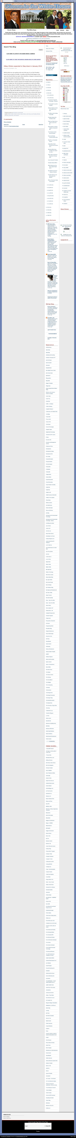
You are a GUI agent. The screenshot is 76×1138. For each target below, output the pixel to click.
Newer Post (6, 124)
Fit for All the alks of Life (50, 920)
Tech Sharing (48, 677)
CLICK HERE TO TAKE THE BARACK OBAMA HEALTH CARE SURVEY (23, 59)
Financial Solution (49, 461)
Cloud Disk (48, 401)
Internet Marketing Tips (50, 975)
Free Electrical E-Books (50, 937)
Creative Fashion (49, 871)
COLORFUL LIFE (51, 317)
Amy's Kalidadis (49, 770)
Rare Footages (48, 1047)
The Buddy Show (49, 702)
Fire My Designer (49, 464)
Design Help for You (49, 879)
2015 (48, 84)
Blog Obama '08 (51, 274)
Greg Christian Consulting (50, 484)
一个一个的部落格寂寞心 (50, 741)
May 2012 (50, 195)
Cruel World (48, 876)
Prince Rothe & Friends (50, 1042)
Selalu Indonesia (49, 1058)
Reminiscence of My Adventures (52, 1050)
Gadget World (48, 474)
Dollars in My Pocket (49, 884)
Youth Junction (48, 738)
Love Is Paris (48, 559)
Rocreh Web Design (49, 633)
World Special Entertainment (51, 736)
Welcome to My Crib (49, 1105)
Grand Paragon (49, 965)
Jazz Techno (48, 525)
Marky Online (48, 564)
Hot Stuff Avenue (49, 505)
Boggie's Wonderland (50, 830)
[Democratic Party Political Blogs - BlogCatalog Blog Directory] (67, 227)
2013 (48, 90)
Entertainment (48, 448)
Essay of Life (48, 901)
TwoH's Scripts (48, 1092)
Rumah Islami (48, 1052)
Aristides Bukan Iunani (50, 783)
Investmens (48, 978)
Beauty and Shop (49, 801)
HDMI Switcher (66, 65)
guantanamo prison (67, 150)
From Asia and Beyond (50, 951)
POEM (47, 1037)
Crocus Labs (48, 419)
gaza (64, 145)
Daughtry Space (49, 429)
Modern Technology (49, 572)
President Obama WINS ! (52, 162)
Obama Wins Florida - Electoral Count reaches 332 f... (53, 145)
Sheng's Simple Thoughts (50, 651)
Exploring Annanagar (49, 910)
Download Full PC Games (50, 434)
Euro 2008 (48, 903)
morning (47, 1010)
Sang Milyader (48, 1055)
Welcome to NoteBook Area (51, 723)
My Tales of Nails (49, 592)
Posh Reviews (48, 1040)
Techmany (48, 687)
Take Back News (49, 669)
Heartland (48, 970)
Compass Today (49, 853)
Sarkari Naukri (48, 643)
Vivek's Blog (48, 1100)
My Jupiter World (49, 579)
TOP (75, 1136)
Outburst (47, 1028)
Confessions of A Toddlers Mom (51, 411)
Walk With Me (48, 720)
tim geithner (66, 197)
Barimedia (48, 365)
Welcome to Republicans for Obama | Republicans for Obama (52, 291)
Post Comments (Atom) (14, 126)
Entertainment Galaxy (50, 451)
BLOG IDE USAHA (49, 815)
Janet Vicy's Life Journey (50, 987)
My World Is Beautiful (50, 1015)
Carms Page (48, 396)
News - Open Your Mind (50, 600)
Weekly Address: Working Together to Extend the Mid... (52, 128)
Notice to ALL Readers (50, 48)
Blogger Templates (49, 383)
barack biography (67, 121)
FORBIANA (48, 469)
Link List (47, 554)
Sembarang (48, 646)
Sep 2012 (50, 187)
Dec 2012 (50, 95)
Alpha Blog (48, 352)
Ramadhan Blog (49, 628)
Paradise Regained (49, 615)
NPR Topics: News (51, 223)
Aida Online (48, 349)
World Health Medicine (50, 731)
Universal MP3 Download (50, 1095)
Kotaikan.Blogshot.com (50, 538)
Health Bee (48, 487)
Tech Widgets (48, 682)
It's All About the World (50, 523)
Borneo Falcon (48, 833)
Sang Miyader (48, 641)
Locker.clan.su (48, 556)
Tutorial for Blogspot (49, 713)
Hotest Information (49, 507)
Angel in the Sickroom (50, 780)
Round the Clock (49, 636)
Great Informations (49, 482)
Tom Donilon (16, 115)
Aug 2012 (50, 190)
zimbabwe (65, 203)
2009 (48, 212)
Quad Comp (48, 1045)
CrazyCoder (48, 416)
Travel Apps (50, 307)
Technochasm (48, 690)
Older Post (41, 124)
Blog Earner (48, 812)
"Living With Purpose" (50, 748)
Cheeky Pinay (48, 848)
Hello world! (50, 255)
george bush (66, 148)
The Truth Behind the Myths (51, 1081)
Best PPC (48, 803)
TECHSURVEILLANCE (50, 700)
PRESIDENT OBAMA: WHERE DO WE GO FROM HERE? (55, 278)
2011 (48, 207)
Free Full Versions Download (51, 939)
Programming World (49, 625)
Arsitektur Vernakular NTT (50, 357)
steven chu (66, 194)
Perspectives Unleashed (50, 620)
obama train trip (66, 180)
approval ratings (66, 118)
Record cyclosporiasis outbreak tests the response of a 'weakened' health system (52, 226)
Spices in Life (48, 1065)
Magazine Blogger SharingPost (51, 1002)
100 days (65, 113)
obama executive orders (68, 172)
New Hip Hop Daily (49, 597)
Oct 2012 (50, 184)
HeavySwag (48, 500)
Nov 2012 (50, 97)
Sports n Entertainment (50, 664)
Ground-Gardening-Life (50, 968)
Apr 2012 (50, 198)
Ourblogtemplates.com (20, 1136)
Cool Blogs (48, 414)
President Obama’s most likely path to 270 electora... (52, 176)
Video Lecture (48, 718)
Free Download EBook (50, 932)
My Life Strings (48, 584)
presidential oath (66, 185)
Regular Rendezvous (50, 631)
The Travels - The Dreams (51, 1078)
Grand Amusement (49, 479)
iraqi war (65, 159)
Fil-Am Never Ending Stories (51, 915)
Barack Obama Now (7, 1118)
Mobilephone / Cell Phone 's (51, 1005)
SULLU (47, 1070)
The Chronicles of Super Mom (51, 705)
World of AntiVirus (49, 733)
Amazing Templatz (49, 767)
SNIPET (47, 654)
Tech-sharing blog (49, 684)
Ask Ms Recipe (49, 360)
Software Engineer (49, 656)
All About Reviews (49, 760)
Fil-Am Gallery (48, 912)
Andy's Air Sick (48, 778)
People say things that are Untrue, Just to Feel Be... (52, 122)
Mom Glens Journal (49, 574)
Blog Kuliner (48, 817)
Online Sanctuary (49, 1023)
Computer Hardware (49, 856)
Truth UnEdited (48, 1090)
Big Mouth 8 (48, 375)
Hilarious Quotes (49, 502)
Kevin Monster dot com (50, 997)
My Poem (47, 1013)
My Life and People (49, 582)
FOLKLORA (48, 466)
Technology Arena (49, 692)
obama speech (66, 177)
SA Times (47, 638)
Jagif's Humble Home (52, 329)
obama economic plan (67, 170)
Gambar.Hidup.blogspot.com (51, 960)
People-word (48, 618)
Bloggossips (48, 385)
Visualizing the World (49, 1097)
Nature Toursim (49, 595)
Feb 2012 (50, 201)
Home (23, 124)
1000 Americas (48, 347)
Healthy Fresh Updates (50, 497)
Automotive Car (49, 793)
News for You (48, 1018)
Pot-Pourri (48, 623)
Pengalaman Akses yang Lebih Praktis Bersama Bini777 (52, 242)
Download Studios (49, 889)
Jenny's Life (48, 528)
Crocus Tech (48, 421)
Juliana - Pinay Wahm (50, 995)
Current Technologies (50, 426)
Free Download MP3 (49, 934)
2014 (48, 87)
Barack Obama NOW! (52, 254)
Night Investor (48, 1020)
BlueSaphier (48, 828)
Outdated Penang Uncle (50, 613)
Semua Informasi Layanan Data (51, 1060)
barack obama (66, 123)
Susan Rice (11, 115)
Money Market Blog (49, 577)
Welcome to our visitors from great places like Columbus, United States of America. (66, 79)
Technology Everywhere (50, 695)
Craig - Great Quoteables (50, 869)
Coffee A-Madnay (49, 406)
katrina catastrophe (67, 162)
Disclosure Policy (49, 51)
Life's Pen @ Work (49, 551)
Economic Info (48, 439)
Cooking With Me (49, 864)
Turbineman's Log (49, 710)
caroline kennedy (67, 132)
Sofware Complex (49, 1063)
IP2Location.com (68, 81)
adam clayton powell (67, 116)
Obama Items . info (49, 610)
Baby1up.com (48, 796)
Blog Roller (48, 380)
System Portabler (49, 1073)
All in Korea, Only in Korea (50, 762)
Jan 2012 (50, 203)
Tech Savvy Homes (49, 674)
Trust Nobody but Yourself (50, 1087)
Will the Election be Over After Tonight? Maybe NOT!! (52, 166)
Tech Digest (48, 672)
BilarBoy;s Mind (49, 806)
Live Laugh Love (49, 1000)
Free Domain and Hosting (50, 929)
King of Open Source (50, 533)
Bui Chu (47, 838)
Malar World (48, 561)
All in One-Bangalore (49, 765)
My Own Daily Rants (51, 306)
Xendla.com (48, 1108)
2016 (48, 82)
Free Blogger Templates (6, 1136)
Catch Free (48, 398)
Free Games (48, 942)
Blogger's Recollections (50, 820)
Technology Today (49, 697)
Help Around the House (50, 973)
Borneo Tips (48, 835)
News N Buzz (48, 605)
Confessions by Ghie (50, 861)
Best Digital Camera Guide (51, 370)
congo (65, 139)
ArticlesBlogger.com (49, 788)
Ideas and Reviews (49, 510)
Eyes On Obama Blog (52, 262)
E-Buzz (47, 437)
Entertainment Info (49, 453)
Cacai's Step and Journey (50, 846)
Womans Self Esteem (50, 728)
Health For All (48, 492)
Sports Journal (48, 661)
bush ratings (66, 126)
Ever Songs (48, 456)
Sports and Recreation (50, 659)
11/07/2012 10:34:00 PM (18, 112)
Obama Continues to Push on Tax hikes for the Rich (53, 109)
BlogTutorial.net (49, 825)
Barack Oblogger (6, 1116)
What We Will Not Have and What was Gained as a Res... (52, 150)
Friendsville (48, 471)
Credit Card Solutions (50, 874)
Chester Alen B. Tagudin (50, 851)
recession (65, 188)
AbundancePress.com (50, 757)
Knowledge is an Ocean (50, 536)
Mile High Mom (48, 569)
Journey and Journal (49, 992)
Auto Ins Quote (48, 362)
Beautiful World (48, 367)
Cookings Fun (48, 866)
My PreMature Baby (49, 587)
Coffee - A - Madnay (49, 403)
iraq (64, 157)
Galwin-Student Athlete (50, 957)
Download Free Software (50, 887)
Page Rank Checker (44, 1128)
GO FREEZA (48, 963)
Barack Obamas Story (50, 798)
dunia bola (48, 892)
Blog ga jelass (48, 378)
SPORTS (47, 1068)
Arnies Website (48, 785)
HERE (44, 36)
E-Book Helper (48, 894)
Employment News (49, 446)
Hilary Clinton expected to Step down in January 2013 (23, 66)
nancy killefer (66, 167)
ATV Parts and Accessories (52, 318)
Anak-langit (48, 775)
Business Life (48, 843)
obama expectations (67, 175)
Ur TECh (47, 715)
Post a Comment (7, 122)
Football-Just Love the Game (51, 923)
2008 (48, 215)
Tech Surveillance (49, 679)
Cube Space (48, 424)
